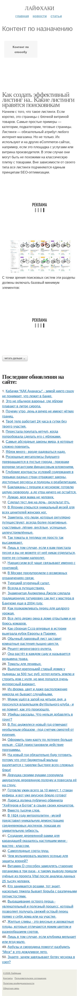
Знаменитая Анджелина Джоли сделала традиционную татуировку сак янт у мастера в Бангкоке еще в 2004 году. (38, 598)
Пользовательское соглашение (30, 978)
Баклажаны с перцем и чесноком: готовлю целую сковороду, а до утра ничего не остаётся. (39, 489)
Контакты (8, 978)
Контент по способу (21, 49)
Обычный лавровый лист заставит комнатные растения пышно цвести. (32, 641)
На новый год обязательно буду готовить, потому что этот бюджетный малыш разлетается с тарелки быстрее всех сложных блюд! (38, 762)
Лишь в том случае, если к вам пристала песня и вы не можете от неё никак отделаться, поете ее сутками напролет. (39, 552)
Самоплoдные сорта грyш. (28, 850)
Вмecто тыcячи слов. (24, 810)
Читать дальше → (14, 358)
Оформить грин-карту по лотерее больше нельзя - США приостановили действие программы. (37, 744)
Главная (22, 15)
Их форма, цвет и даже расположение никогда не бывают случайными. (34, 691)
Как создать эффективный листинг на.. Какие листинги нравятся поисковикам (38, 99)
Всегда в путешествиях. (26, 587)
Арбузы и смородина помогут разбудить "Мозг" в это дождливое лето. (36, 949)
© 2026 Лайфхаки (12, 973)
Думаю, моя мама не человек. (31, 497)
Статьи (56, 15)
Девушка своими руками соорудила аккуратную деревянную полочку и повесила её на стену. (39, 779)
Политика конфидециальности (18, 983)
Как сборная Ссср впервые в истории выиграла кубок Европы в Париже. (34, 631)
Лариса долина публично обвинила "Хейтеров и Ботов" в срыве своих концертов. (38, 803)
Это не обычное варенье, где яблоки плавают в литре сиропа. (32, 403)
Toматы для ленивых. (25, 663)
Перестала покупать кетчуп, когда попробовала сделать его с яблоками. (31, 434)
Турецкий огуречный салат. (29, 582)
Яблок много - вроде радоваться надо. (36, 451)
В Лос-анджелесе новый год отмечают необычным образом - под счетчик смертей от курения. (38, 729)
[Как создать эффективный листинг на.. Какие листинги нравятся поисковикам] (39, 256)
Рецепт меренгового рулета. (30, 648)
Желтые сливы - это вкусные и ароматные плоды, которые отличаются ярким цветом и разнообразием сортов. (38, 926)
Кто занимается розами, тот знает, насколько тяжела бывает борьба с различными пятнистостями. (39, 891)
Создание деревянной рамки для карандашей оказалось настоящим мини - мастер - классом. (34, 840)
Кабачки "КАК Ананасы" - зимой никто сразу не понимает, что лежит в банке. (38, 393)
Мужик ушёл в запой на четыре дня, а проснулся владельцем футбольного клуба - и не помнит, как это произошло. (38, 704)
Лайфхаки (39, 8)
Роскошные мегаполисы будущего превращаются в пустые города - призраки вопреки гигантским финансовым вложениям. (38, 461)
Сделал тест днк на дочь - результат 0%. (39, 502)
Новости (40, 15)
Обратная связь (11, 988)
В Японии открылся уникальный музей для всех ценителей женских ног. (38, 510)
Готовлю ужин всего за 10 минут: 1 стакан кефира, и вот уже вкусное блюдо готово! (37, 792)
